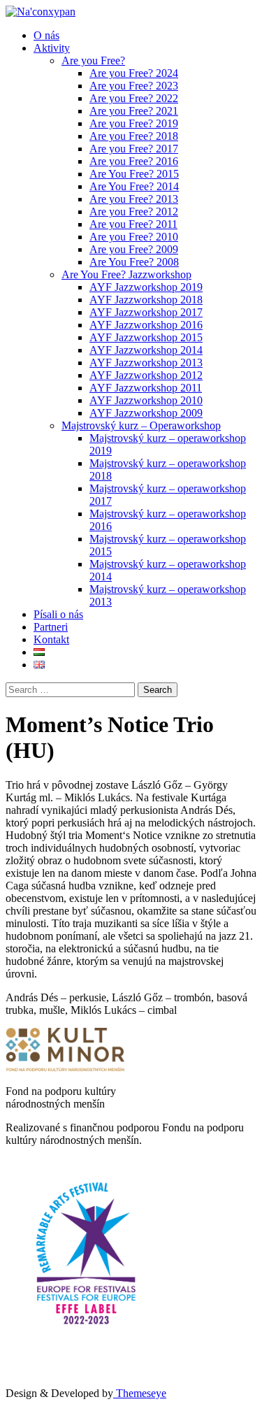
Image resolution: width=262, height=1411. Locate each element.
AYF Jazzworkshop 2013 (146, 362)
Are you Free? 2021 (133, 111)
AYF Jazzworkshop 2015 (146, 337)
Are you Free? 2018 (133, 136)
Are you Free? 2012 (133, 211)
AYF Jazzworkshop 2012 (146, 375)
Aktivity (52, 48)
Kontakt (51, 639)
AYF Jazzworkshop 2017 (146, 312)
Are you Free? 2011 (133, 224)
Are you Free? (93, 60)
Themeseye (139, 1393)
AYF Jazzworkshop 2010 (146, 400)
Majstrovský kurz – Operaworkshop (141, 425)
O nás (46, 35)
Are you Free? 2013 (133, 199)
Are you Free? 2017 (133, 149)
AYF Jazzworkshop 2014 (146, 350)
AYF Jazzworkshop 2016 (146, 325)
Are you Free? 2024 (133, 73)
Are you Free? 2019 (133, 123)
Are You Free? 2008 (134, 262)
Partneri (51, 627)
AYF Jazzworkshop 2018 (146, 300)
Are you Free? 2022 (133, 98)
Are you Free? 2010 (133, 237)
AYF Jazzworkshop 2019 (146, 287)
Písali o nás (58, 614)
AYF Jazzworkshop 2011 (145, 388)
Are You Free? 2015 (134, 174)
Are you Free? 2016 (133, 161)
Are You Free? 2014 (134, 186)
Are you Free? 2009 (133, 249)
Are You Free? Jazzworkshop (126, 274)
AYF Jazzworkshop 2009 (146, 413)
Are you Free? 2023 (133, 86)
